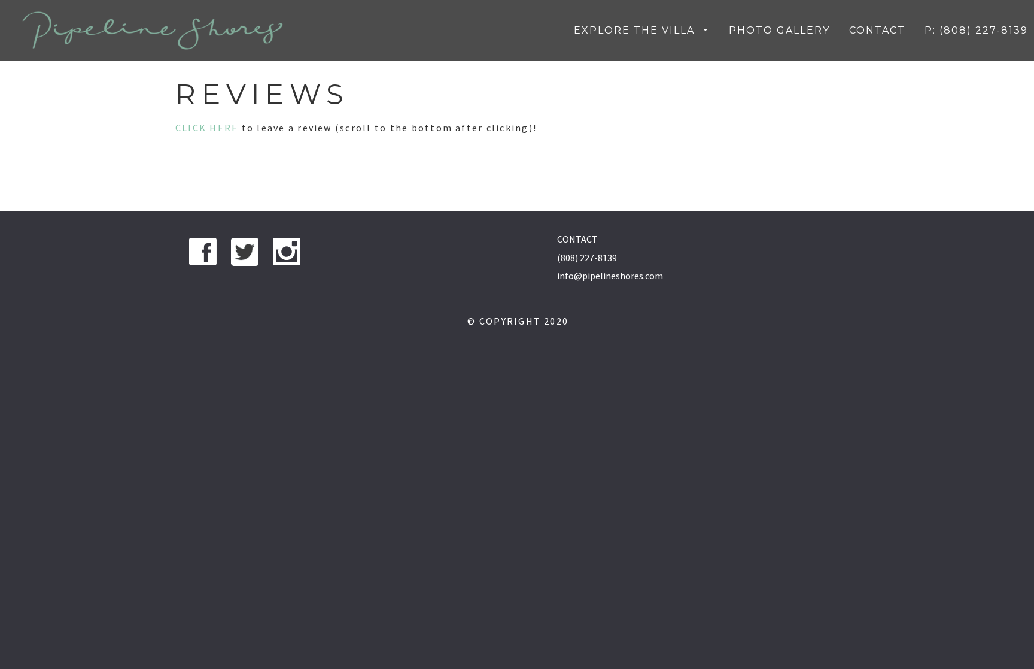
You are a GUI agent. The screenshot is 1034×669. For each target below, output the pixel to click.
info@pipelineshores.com (610, 275)
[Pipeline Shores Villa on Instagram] (287, 254)
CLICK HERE (206, 128)
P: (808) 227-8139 (976, 30)
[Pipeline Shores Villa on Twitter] (245, 254)
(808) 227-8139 (587, 258)
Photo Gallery (779, 30)
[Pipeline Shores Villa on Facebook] (203, 254)
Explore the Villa (636, 30)
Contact (877, 30)
